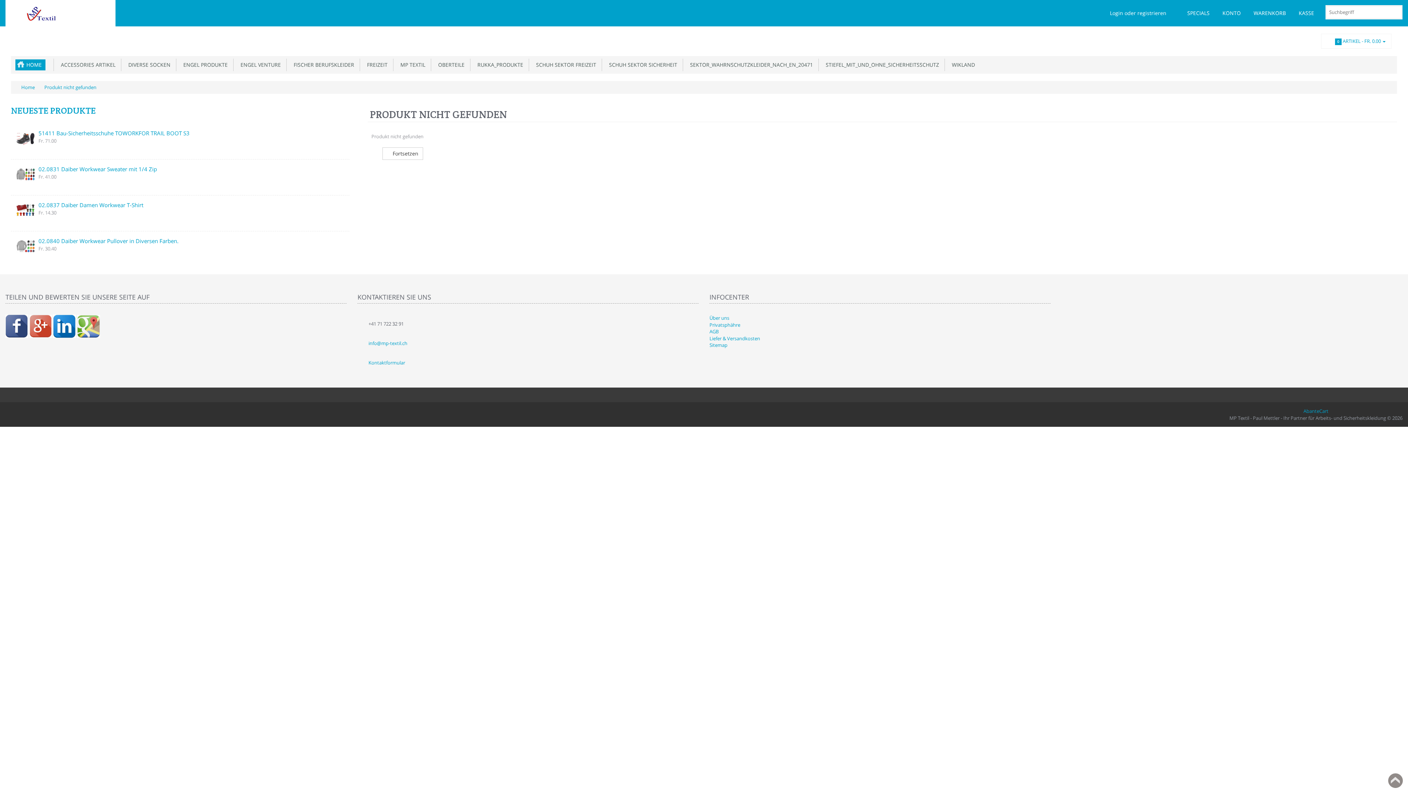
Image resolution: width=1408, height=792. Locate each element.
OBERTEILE (450, 64)
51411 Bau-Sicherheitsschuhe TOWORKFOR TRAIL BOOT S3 (114, 133)
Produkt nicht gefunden (70, 87)
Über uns (719, 318)
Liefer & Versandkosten (735, 338)
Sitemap (718, 345)
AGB (714, 331)
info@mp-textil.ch (387, 343)
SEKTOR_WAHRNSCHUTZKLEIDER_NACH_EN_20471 (750, 64)
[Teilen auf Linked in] (64, 326)
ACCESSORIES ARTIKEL (86, 64)
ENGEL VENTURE (259, 64)
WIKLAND (962, 64)
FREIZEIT (376, 64)
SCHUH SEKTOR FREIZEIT (564, 64)
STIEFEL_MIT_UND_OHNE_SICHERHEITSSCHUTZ (881, 64)
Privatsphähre (725, 325)
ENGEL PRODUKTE (204, 64)
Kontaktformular (386, 362)
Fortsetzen (404, 153)
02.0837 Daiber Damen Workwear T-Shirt (90, 205)
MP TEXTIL (411, 64)
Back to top (1395, 780)
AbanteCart (1316, 411)
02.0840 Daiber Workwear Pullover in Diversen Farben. (108, 241)
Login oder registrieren (1138, 13)
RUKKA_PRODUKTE (498, 64)
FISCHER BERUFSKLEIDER (322, 64)
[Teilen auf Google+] (40, 326)
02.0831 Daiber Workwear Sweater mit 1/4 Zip (97, 169)
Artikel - (1359, 41)
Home (34, 64)
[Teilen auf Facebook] (17, 326)
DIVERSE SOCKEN (147, 64)
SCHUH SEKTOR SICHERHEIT (641, 64)
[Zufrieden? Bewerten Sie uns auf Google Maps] (88, 326)
